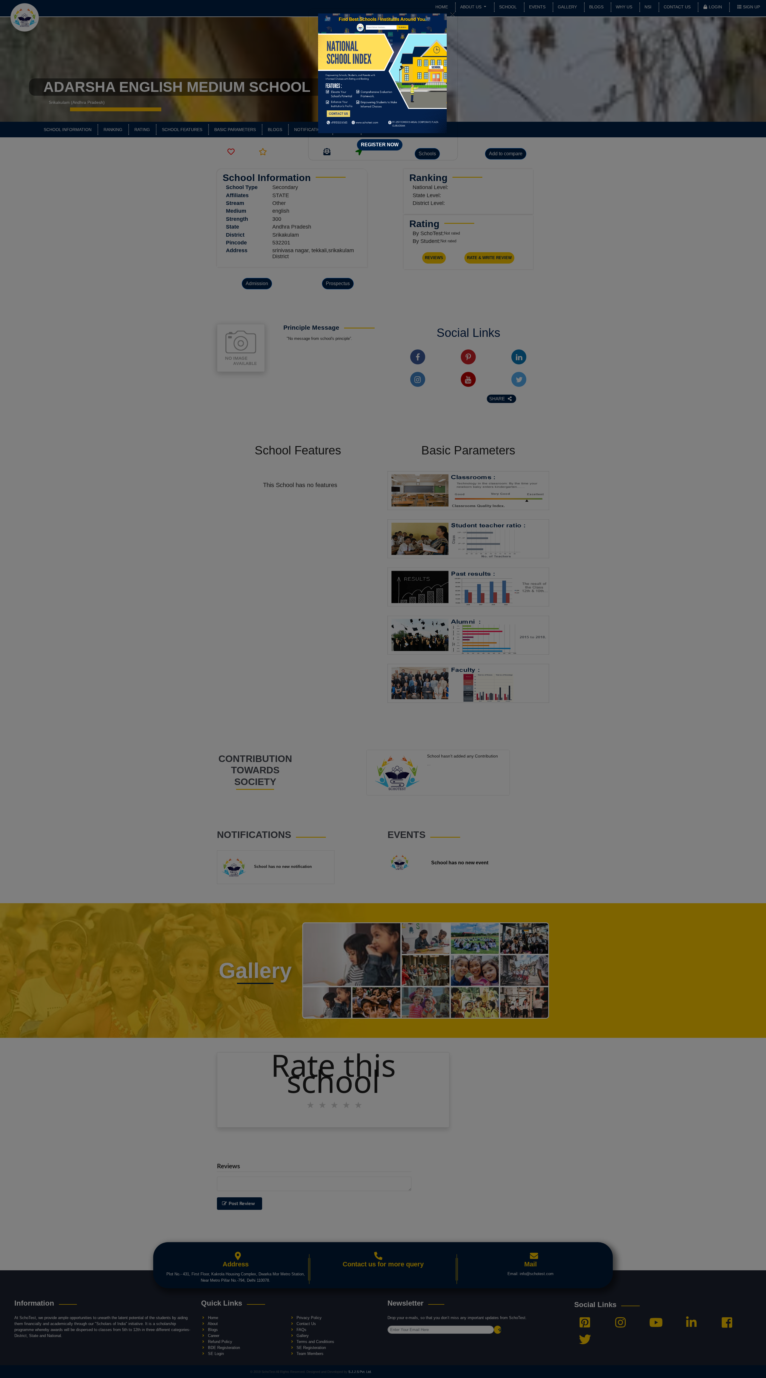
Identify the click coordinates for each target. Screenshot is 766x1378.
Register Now (380, 144)
